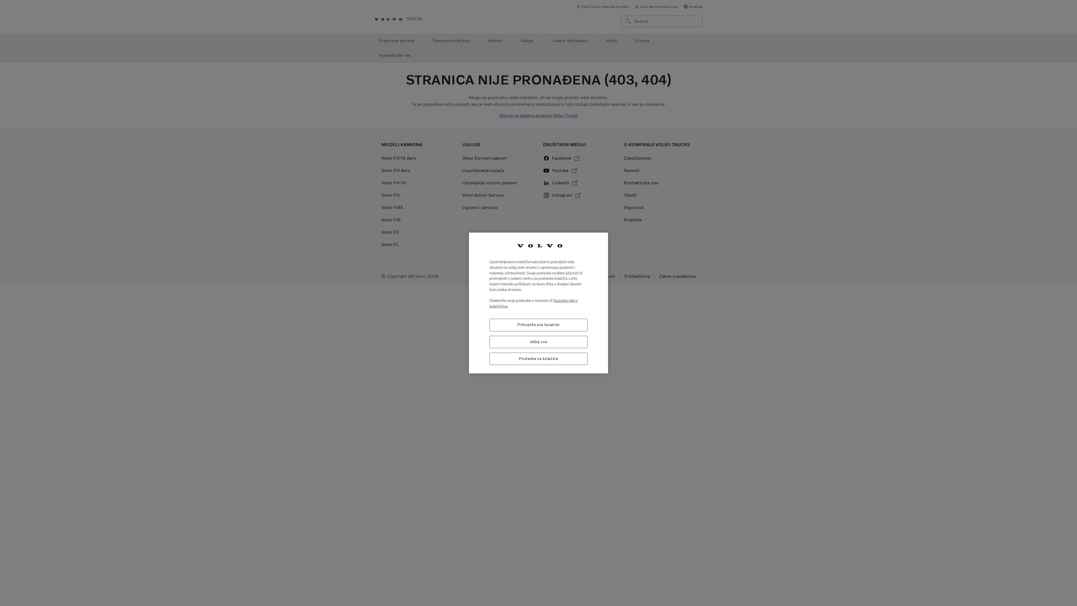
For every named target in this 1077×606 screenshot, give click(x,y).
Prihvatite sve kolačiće (538, 325)
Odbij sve (538, 342)
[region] (538, 303)
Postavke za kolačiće (538, 359)
